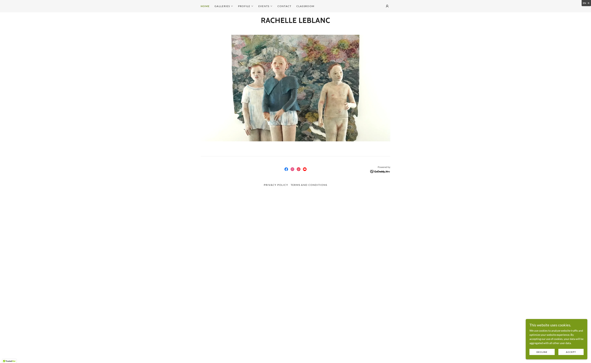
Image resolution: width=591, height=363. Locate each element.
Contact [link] (284, 6)
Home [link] (205, 6)
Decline (542, 352)
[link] (295, 22)
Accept (571, 352)
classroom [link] (305, 6)
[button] (224, 6)
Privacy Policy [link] (276, 184)
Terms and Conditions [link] (309, 184)
